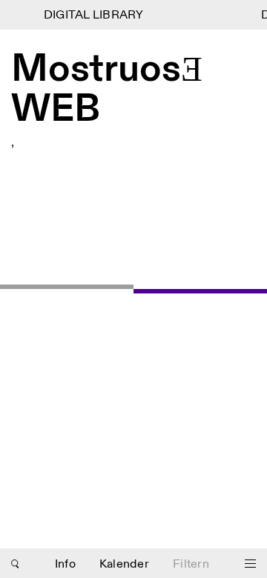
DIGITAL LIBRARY (92, 15)
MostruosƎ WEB (106, 90)
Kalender (124, 564)
